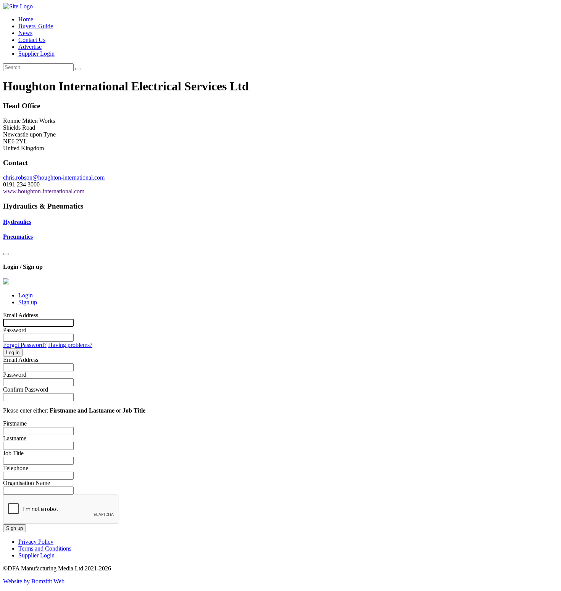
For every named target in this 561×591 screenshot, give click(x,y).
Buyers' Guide (35, 26)
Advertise (30, 46)
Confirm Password (25, 389)
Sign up (27, 302)
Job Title (13, 453)
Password (14, 330)
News (25, 33)
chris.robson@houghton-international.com (54, 177)
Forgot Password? (25, 345)
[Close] (6, 254)
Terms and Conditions (44, 548)
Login (25, 295)
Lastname (14, 438)
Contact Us (31, 40)
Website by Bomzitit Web (33, 581)
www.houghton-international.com (43, 191)
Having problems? (70, 345)
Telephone (15, 468)
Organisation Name (26, 483)
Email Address (20, 315)
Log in (12, 352)
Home (25, 19)
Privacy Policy (35, 541)
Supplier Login (36, 53)
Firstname (15, 423)
